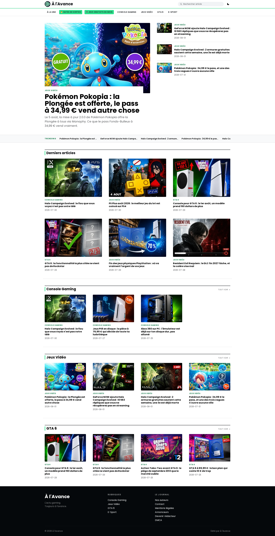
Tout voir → (224, 290)
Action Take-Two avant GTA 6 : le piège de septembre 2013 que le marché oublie (161, 470)
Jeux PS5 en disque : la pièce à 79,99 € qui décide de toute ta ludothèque (111, 331)
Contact (159, 504)
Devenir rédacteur (165, 516)
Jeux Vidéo (147, 12)
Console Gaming (126, 12)
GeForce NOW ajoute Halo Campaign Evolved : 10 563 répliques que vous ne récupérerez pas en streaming (202, 31)
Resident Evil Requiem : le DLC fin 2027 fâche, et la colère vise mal (201, 265)
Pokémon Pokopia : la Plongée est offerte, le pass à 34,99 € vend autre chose (92, 103)
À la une (51, 12)
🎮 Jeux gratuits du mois (99, 12)
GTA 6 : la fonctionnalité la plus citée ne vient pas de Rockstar (72, 265)
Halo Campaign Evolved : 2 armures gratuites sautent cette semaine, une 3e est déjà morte (202, 51)
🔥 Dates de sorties (70, 12)
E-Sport (172, 12)
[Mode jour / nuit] (228, 4)
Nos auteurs (161, 500)
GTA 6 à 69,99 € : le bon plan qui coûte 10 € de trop (208, 469)
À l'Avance (57, 496)
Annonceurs (162, 512)
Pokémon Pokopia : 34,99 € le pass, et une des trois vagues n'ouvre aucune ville (201, 70)
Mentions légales (164, 508)
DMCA (158, 520)
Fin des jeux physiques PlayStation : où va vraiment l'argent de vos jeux (134, 265)
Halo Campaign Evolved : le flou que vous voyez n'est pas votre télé (70, 205)
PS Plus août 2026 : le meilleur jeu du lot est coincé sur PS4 (134, 205)
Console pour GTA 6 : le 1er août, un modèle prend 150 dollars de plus (199, 205)
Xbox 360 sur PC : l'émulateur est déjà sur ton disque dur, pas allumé (160, 331)
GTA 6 (160, 12)
